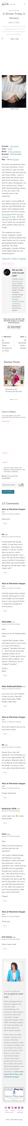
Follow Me (6, 258)
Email (5, 462)
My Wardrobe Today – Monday (22, 342)
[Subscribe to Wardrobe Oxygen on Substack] (19, 1108)
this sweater (6, 214)
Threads (14, 301)
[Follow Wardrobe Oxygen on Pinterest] (22, 1108)
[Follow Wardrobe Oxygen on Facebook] (9, 1108)
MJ (3, 534)
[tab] (12, 399)
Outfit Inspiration (14, 10)
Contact (20, 1110)
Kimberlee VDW (9, 808)
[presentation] (14, 376)
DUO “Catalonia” (14, 151)
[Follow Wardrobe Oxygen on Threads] (12, 1108)
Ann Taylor (14, 146)
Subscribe (20, 1112)
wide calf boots (8, 264)
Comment (6, 421)
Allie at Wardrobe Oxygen (13, 509)
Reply (5, 523)
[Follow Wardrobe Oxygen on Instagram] (6, 1108)
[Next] (22, 382)
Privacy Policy (9, 1112)
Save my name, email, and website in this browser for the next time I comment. (14, 470)
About (13, 1110)
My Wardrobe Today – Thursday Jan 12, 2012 (7, 344)
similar (5, 157)
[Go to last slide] (6, 382)
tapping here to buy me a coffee (17, 281)
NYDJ (10, 149)
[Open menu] (24, 4)
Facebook (22, 258)
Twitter (14, 258)
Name (5, 453)
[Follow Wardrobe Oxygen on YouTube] (16, 1108)
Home (6, 1110)
